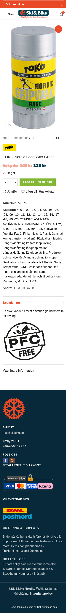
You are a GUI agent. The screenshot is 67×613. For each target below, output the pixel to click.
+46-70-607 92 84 (14, 446)
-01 (21, 209)
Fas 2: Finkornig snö (27, 233)
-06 (50, 209)
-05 (44, 209)
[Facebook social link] (14, 288)
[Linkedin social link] (28, 288)
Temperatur (20, 137)
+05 (39, 228)
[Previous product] (53, 138)
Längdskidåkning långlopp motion (25, 248)
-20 (16, 219)
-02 (27, 209)
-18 (5, 219)
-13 (33, 214)
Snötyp (58, 262)
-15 (45, 214)
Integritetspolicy (41, 593)
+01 (13, 228)
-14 (39, 214)
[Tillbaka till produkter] (57, 138)
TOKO (23, 267)
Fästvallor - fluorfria (49, 238)
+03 (26, 228)
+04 (33, 228)
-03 (33, 209)
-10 (16, 214)
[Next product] (62, 138)
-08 (5, 214)
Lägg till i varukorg (37, 182)
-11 (22, 214)
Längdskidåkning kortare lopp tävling (27, 243)
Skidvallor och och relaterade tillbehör (27, 262)
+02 (20, 228)
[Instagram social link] (12, 460)
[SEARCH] (60, 4)
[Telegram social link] (33, 288)
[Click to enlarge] (10, 125)
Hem (6, 137)
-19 (11, 219)
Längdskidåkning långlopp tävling (25, 252)
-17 (33, 137)
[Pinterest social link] (23, 288)
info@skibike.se (13, 432)
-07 (56, 209)
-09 (11, 214)
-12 (28, 214)
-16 (51, 214)
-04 (39, 209)
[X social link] (19, 288)
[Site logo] (33, 13)
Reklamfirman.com (15, 550)
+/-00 (6, 228)
